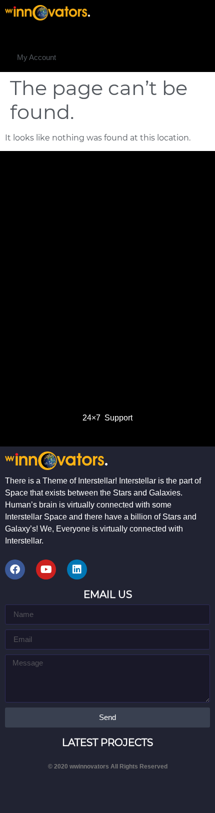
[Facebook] (15, 570)
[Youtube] (46, 570)
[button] (36, 57)
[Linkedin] (77, 570)
